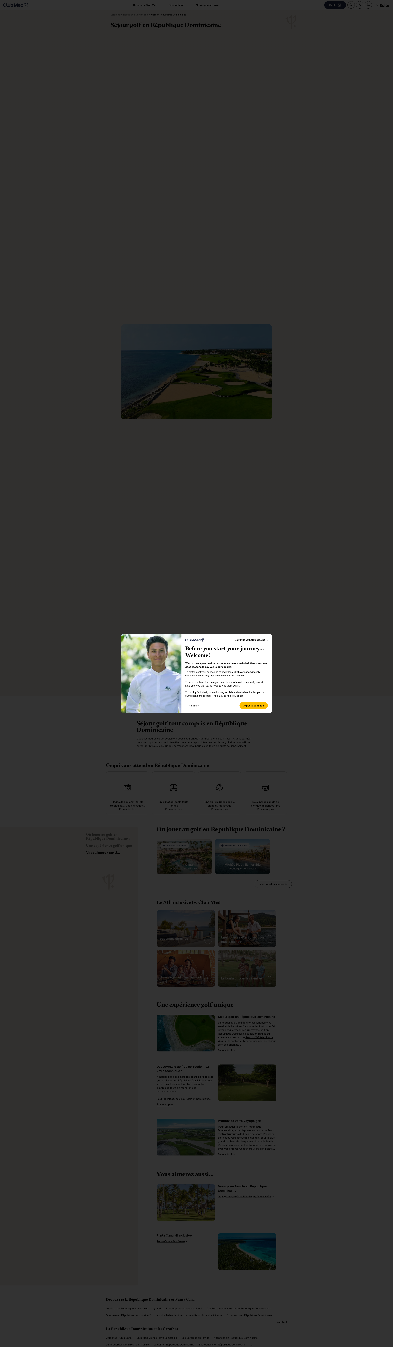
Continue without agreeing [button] (251, 640)
